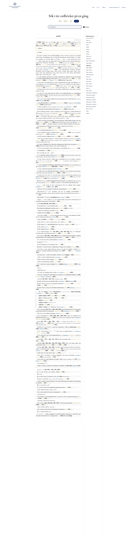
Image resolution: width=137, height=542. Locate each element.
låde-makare (89, 67)
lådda (87, 47)
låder (87, 111)
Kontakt (124, 7)
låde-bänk (88, 58)
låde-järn (88, 65)
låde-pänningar (89, 74)
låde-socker (89, 83)
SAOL (65, 21)
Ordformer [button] (40, 48)
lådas (87, 44)
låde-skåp (88, 81)
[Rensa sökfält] (80, 27)
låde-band (88, 56)
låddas (87, 49)
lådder (87, 51)
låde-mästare (89, 72)
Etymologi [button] (40, 52)
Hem (93, 7)
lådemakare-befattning (91, 92)
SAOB (76, 21)
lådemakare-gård (90, 97)
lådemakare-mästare (91, 99)
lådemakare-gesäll (90, 95)
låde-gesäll (89, 63)
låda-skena (89, 42)
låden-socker (89, 108)
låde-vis (88, 88)
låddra (87, 54)
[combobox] (65, 27)
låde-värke (88, 90)
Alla (60, 21)
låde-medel (89, 70)
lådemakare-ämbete (91, 106)
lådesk (87, 113)
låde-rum (88, 76)
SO (71, 21)
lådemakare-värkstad (91, 104)
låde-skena (89, 79)
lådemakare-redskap (91, 102)
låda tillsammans (90, 38)
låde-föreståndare (90, 60)
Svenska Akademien (113, 7)
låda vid (88, 40)
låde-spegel (89, 86)
